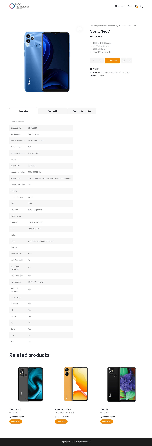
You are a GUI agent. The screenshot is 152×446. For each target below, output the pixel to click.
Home (92, 25)
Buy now (113, 60)
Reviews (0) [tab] (53, 111)
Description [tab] (23, 111)
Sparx (98, 25)
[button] (79, 29)
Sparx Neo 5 (14, 409)
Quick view (15, 421)
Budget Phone (119, 25)
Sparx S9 (104, 409)
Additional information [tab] (82, 111)
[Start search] (141, 6)
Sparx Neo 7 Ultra (63, 409)
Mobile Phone (107, 25)
